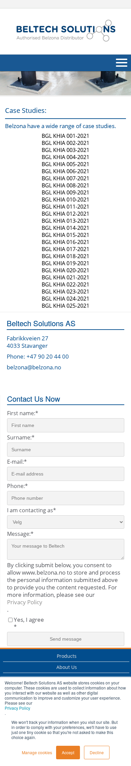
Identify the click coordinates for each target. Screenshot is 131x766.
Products (67, 656)
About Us (66, 667)
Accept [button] (68, 752)
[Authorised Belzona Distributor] (65, 30)
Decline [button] (97, 752)
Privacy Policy (17, 707)
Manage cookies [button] (37, 752)
